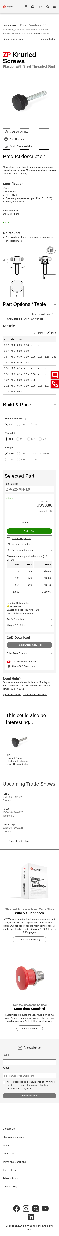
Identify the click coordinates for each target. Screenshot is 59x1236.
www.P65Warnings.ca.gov (20, 613)
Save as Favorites (21, 544)
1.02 (35, 424)
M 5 (22, 439)
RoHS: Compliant (15, 619)
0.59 (23, 453)
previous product (14, 39)
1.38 (23, 459)
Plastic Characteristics (20, 146)
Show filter (12, 319)
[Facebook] (16, 1208)
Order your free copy (29, 939)
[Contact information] (55, 384)
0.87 (11, 424)
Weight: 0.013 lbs (16, 625)
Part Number (11, 483)
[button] (26, 6)
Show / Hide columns (40, 314)
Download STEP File (32, 644)
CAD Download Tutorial (24, 661)
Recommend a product (23, 550)
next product (47, 39)
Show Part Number (33, 319)
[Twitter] (35, 1208)
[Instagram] (26, 1208)
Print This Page (17, 139)
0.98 (46, 453)
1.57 (35, 459)
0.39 (11, 453)
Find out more (29, 1028)
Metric (41, 332)
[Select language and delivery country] (32, 6)
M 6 (33, 439)
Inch (53, 332)
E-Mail (6, 1068)
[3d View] (51, 250)
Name (6, 1054)
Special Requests (12, 694)
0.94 (23, 424)
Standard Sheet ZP (19, 131)
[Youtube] (45, 1208)
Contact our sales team (35, 694)
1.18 (11, 459)
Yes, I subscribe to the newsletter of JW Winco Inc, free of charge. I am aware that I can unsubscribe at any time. (31, 1085)
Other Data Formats (17, 653)
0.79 (35, 453)
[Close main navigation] (54, 6)
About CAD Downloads (23, 666)
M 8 (44, 439)
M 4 (11, 439)
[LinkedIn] (31, 1217)
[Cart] (40, 6)
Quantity (25, 522)
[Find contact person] (55, 375)
